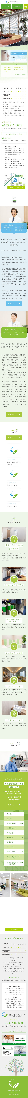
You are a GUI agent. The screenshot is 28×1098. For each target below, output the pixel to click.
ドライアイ (10, 847)
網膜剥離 (10, 842)
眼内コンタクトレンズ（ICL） (13, 857)
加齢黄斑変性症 (12, 828)
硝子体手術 (11, 851)
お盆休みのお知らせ (13, 67)
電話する (7, 6)
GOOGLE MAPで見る (17, 187)
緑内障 (9, 819)
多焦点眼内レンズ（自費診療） (13, 863)
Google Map (14, 929)
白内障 (9, 814)
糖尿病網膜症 (11, 823)
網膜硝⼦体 (17, 797)
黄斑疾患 (10, 833)
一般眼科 (10, 837)
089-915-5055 (13, 125)
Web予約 (18, 6)
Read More (18, 74)
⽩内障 (10, 797)
